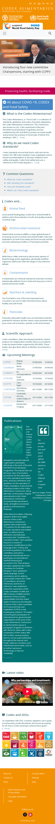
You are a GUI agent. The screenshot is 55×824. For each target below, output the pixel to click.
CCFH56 (7, 397)
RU (47, 3)
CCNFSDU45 (9, 389)
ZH (34, 3)
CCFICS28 (8, 378)
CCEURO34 (9, 367)
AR (30, 3)
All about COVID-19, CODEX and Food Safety (26, 104)
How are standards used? (19, 186)
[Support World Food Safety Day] (23, 26)
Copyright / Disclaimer (17, 796)
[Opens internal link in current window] (5, 208)
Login (10, 801)
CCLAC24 (8, 405)
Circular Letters (38, 773)
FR (43, 3)
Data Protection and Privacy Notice (16, 791)
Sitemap (35, 777)
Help (34, 782)
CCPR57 (7, 362)
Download (8, 657)
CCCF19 (7, 384)
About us (7, 773)
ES (52, 3)
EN (39, 3)
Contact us (8, 777)
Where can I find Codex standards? (23, 190)
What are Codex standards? (20, 179)
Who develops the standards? (21, 183)
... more (20, 137)
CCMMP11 (8, 373)
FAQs (6, 782)
